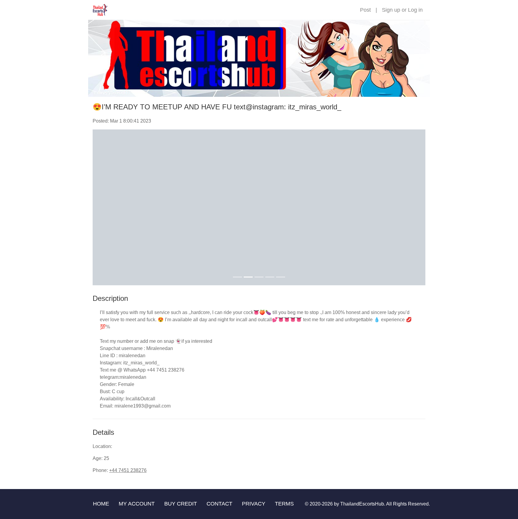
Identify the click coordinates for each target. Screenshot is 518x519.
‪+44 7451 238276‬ (128, 470)
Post (365, 10)
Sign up (391, 10)
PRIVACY (253, 504)
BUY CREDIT (180, 504)
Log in (415, 10)
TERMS (284, 504)
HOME (101, 504)
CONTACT (219, 504)
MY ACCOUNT (137, 504)
